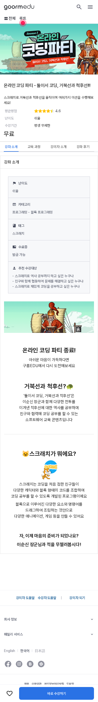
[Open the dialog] (22, 22)
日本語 (40, 651)
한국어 (24, 651)
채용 (26, 684)
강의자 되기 (77, 598)
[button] (63, 111)
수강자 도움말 (47, 598)
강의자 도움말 (25, 598)
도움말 (70, 684)
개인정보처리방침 (54, 684)
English (9, 651)
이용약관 (37, 684)
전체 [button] (12, 18)
